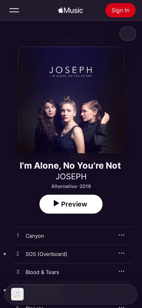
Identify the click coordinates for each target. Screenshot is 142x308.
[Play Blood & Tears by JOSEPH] (18, 272)
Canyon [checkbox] (35, 236)
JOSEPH (71, 176)
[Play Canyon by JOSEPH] (18, 235)
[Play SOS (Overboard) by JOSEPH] (18, 253)
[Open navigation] (14, 10)
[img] (70, 10)
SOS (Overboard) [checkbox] (46, 254)
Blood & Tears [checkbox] (42, 272)
